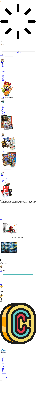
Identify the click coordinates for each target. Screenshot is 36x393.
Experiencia (3, 74)
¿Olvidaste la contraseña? (18, 52)
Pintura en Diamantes (4, 373)
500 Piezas (3, 107)
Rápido (2, 68)
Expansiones (3, 375)
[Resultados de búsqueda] (18, 21)
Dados (2, 179)
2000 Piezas (3, 106)
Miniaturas (3, 180)
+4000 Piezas (3, 109)
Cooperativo (3, 362)
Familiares (3, 65)
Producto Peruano (3, 71)
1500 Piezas (3, 108)
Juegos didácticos (3, 366)
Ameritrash (3, 76)
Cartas (2, 177)
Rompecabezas (2, 367)
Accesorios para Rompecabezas (4, 178)
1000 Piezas (3, 105)
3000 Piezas (3, 370)
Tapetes (2, 181)
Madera (2, 371)
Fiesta (2, 69)
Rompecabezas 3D (3, 112)
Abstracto (3, 363)
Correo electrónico (1, 291)
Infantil (2, 64)
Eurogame (3, 75)
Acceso (18, 51)
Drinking (3, 66)
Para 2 (2, 70)
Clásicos (3, 73)
